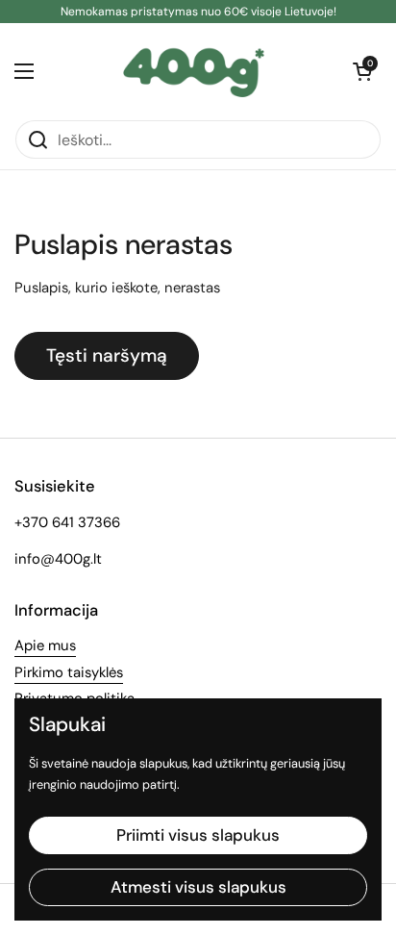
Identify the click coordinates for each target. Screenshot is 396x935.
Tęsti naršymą (106, 355)
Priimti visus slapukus (198, 835)
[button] (362, 71)
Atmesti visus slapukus (198, 886)
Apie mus (45, 645)
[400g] (193, 71)
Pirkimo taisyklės (68, 672)
